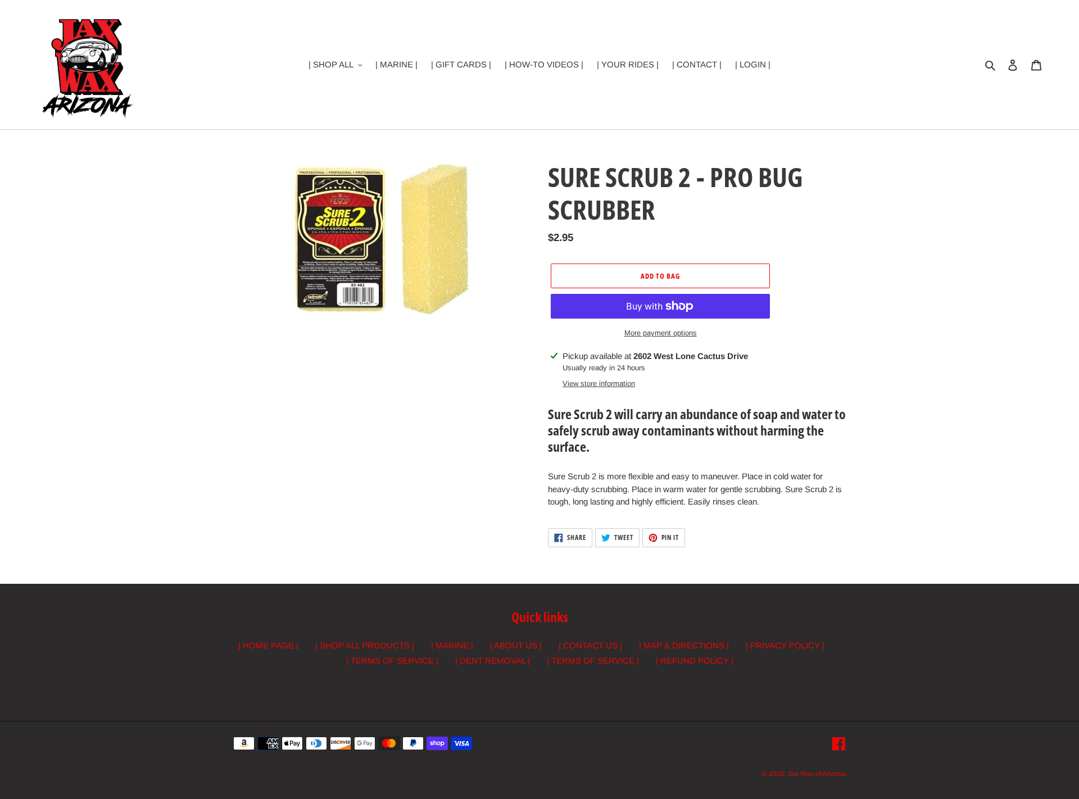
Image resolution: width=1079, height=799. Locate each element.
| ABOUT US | (516, 645)
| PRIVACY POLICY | (785, 645)
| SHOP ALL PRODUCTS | (364, 645)
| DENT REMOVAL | (492, 660)
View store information (599, 383)
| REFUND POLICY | (694, 660)
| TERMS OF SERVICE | (392, 660)
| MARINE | (452, 645)
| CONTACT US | (590, 645)
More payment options (660, 333)
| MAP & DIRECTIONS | (684, 645)
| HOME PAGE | (268, 645)
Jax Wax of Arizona (817, 774)
